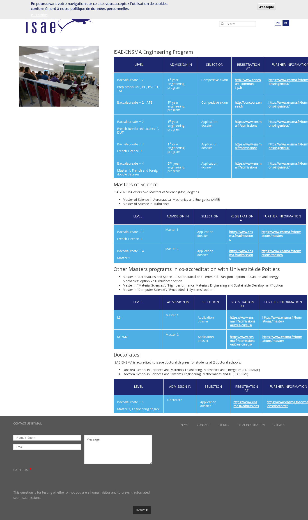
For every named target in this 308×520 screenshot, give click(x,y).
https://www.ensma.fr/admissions (248, 123)
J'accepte (266, 7)
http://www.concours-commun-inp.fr (248, 84)
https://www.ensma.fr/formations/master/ (281, 234)
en (278, 23)
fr (285, 23)
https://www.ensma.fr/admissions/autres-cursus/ (242, 321)
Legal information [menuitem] (251, 425)
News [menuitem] (184, 425)
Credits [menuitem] (223, 425)
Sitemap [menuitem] (279, 425)
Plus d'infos (39, 15)
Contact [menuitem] (203, 425)
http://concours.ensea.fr (248, 104)
